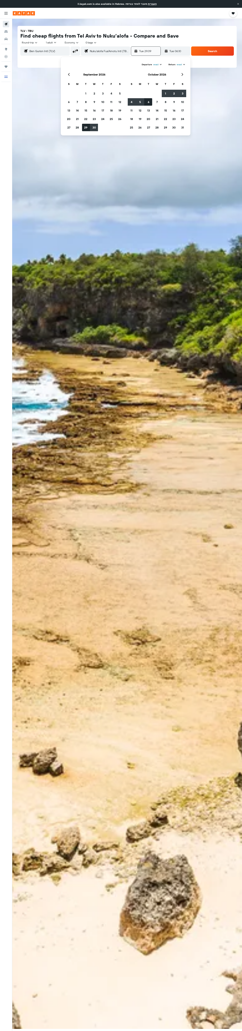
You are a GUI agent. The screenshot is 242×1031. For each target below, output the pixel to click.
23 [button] (94, 119)
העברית (152, 3)
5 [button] (120, 93)
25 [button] (111, 119)
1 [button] (85, 93)
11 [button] (111, 102)
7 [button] (77, 102)
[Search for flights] (6, 24)
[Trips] (6, 66)
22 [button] (85, 119)
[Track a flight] (6, 56)
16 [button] (94, 110)
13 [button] (68, 110)
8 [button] (86, 102)
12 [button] (120, 102)
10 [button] (102, 102)
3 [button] (103, 93)
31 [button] (182, 127)
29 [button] (85, 127)
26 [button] (119, 119)
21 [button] (77, 119)
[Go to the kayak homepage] (24, 13)
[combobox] (29, 42)
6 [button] (69, 102)
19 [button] (120, 110)
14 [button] (77, 110)
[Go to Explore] (6, 49)
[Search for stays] (6, 31)
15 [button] (86, 110)
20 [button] (69, 119)
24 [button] (102, 119)
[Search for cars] (6, 39)
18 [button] (111, 110)
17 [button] (103, 110)
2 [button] (94, 93)
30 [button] (94, 127)
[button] (238, 4)
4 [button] (111, 93)
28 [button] (77, 127)
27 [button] (68, 127)
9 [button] (94, 102)
